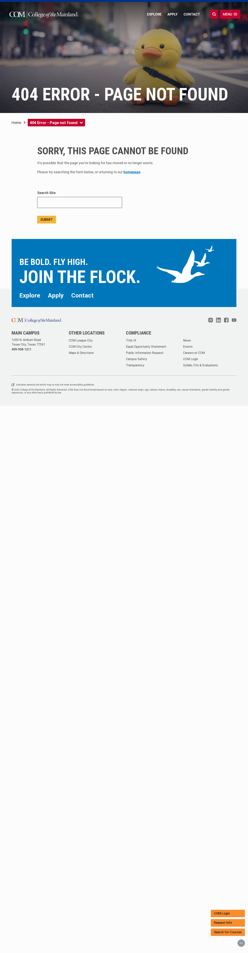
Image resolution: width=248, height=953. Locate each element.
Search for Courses (228, 932)
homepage (131, 172)
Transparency (135, 365)
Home (16, 123)
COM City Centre (80, 346)
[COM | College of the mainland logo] (43, 14)
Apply (172, 14)
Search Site (46, 193)
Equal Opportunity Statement (146, 346)
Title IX (131, 340)
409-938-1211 (21, 349)
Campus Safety (136, 359)
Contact (191, 14)
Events (188, 346)
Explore (154, 14)
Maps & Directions (81, 353)
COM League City (81, 340)
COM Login (222, 913)
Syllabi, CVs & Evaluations (200, 365)
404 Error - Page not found (54, 122)
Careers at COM (194, 353)
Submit (46, 219)
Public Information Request (145, 353)
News (187, 340)
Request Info (223, 923)
